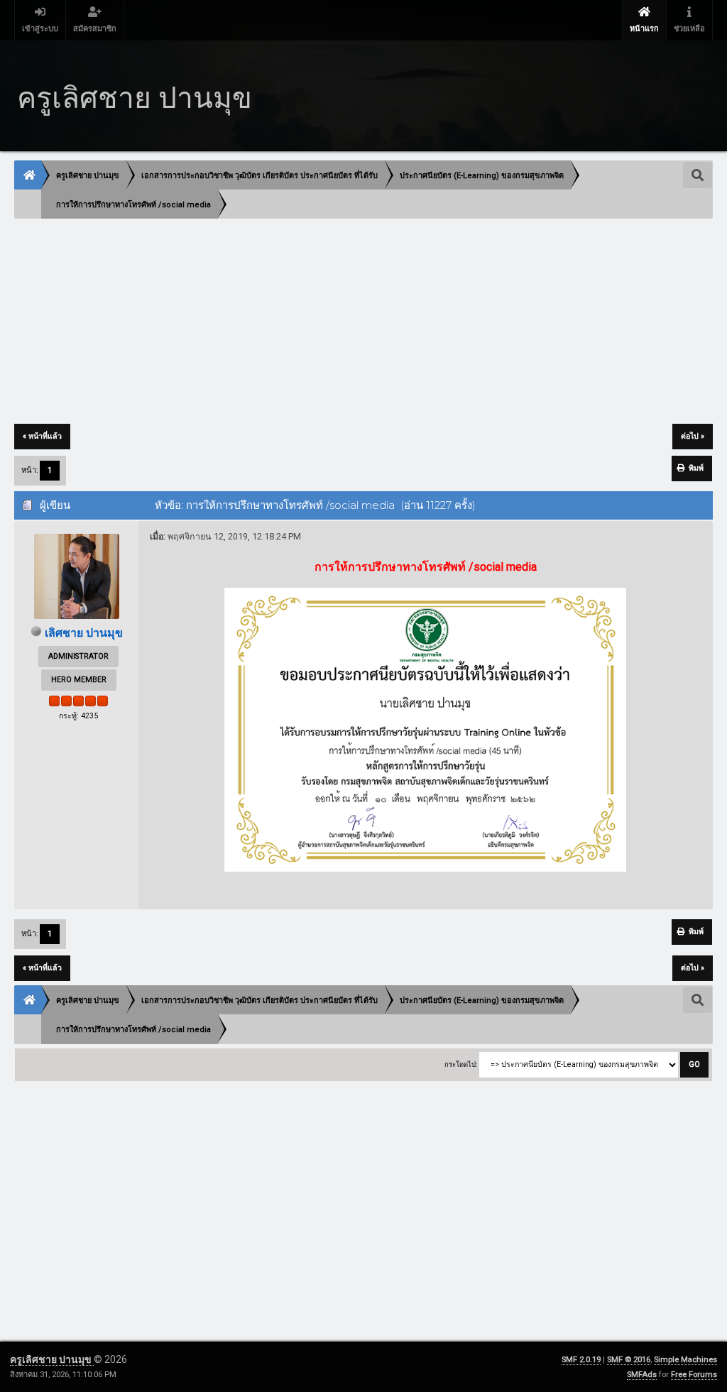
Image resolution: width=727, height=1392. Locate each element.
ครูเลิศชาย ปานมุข (52, 1359)
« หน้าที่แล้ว (42, 436)
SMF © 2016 (628, 1359)
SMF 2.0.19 (581, 1359)
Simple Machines (685, 1359)
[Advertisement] (363, 322)
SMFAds (642, 1374)
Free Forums (694, 1374)
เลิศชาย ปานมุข (84, 633)
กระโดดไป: (460, 1064)
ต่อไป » (692, 436)
